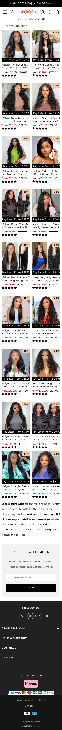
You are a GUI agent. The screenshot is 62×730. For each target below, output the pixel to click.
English (29, 706)
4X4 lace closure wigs (40, 514)
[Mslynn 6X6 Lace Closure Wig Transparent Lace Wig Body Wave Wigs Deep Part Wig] (46, 416)
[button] (9, 75)
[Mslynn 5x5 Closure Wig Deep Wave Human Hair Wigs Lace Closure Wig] (46, 310)
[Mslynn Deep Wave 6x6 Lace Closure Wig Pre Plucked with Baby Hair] (16, 416)
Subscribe (31, 587)
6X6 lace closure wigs (36, 519)
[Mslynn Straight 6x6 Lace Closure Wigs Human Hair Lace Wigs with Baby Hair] (16, 465)
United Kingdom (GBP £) (29, 700)
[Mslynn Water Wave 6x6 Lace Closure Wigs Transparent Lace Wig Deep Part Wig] (46, 465)
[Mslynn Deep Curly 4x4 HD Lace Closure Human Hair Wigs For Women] (16, 97)
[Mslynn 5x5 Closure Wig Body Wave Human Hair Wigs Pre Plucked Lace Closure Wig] (16, 363)
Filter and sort (16, 26)
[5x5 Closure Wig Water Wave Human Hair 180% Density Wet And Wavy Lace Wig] (46, 363)
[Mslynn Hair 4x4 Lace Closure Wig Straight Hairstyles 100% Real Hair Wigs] (16, 256)
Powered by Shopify (31, 722)
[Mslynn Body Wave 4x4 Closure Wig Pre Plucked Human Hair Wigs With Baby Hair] (16, 203)
